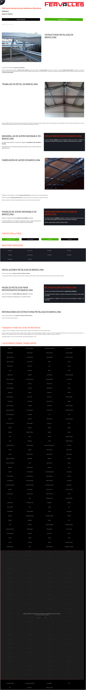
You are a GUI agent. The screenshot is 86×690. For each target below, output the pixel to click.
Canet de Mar (49, 405)
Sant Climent (69, 511)
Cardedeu (49, 427)
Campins (49, 436)
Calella (49, 440)
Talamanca (10, 520)
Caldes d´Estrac (49, 462)
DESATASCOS (10, 259)
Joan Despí (30, 388)
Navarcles (29, 427)
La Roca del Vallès (30, 511)
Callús (10, 440)
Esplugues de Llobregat (69, 546)
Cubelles (29, 537)
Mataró (69, 361)
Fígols (30, 546)
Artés (10, 524)
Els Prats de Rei (10, 506)
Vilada (69, 493)
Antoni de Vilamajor (29, 348)
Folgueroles (30, 370)
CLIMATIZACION (30, 254)
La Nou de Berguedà (10, 414)
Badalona (69, 458)
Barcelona (10, 348)
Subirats (10, 471)
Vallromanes (10, 392)
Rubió (69, 423)
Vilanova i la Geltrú (49, 352)
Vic (10, 498)
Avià (69, 520)
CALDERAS (30, 259)
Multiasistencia (3, 24)
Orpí (49, 414)
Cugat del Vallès (30, 489)
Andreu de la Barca (69, 348)
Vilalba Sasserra (49, 388)
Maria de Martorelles (69, 524)
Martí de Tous (49, 396)
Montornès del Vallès (49, 515)
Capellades (10, 432)
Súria (69, 467)
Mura (69, 683)
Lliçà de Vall (30, 533)
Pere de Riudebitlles (49, 379)
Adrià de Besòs (29, 361)
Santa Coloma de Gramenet (49, 445)
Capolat (69, 427)
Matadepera (49, 502)
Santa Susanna (49, 374)
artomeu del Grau (30, 454)
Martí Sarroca (29, 396)
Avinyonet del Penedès (10, 462)
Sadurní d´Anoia (49, 489)
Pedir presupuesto (21, 19)
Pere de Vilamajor (30, 410)
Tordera (49, 537)
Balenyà (69, 432)
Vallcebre (69, 392)
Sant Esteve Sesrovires (49, 484)
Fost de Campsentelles (49, 471)
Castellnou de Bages (49, 524)
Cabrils (29, 436)
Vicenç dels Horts (10, 493)
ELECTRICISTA (29, 250)
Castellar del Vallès (69, 498)
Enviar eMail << (50, 239)
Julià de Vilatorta (49, 418)
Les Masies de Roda (10, 683)
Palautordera (69, 484)
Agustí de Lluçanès (10, 361)
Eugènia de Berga (30, 445)
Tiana (30, 506)
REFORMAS (69, 250)
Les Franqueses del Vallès (29, 683)
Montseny (29, 383)
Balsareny (49, 432)
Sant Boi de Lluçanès (69, 357)
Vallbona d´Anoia (30, 467)
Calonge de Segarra (69, 436)
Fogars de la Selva (10, 546)
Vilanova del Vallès (69, 352)
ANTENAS (10, 254)
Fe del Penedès (10, 511)
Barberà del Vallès (30, 432)
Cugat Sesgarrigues (10, 357)
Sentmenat (30, 365)
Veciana (69, 388)
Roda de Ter (30, 687)
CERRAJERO (10, 250)
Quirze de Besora (30, 476)
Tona (69, 383)
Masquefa (69, 502)
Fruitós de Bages (30, 471)
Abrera (69, 537)
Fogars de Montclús (69, 542)
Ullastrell (10, 418)
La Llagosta (30, 414)
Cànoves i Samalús (10, 405)
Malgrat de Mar (10, 374)
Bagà (10, 436)
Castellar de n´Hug (30, 502)
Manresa (10, 427)
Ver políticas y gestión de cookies (42, 614)
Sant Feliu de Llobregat (10, 484)
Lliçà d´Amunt (49, 533)
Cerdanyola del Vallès (29, 515)
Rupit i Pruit (49, 423)
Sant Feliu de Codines (30, 484)
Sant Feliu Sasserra (29, 379)
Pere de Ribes (69, 379)
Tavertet (10, 542)
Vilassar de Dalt (29, 352)
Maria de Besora (10, 365)
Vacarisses (49, 467)
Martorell (10, 449)
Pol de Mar (69, 476)
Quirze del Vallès (10, 476)
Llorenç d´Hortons (49, 401)
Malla (69, 370)
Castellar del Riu (10, 502)
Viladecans (49, 458)
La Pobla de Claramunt (69, 410)
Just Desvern (69, 480)
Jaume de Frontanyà (10, 423)
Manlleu (49, 370)
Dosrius (10, 537)
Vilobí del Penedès (10, 533)
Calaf (30, 498)
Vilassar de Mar (49, 383)
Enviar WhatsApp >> (63, 19)
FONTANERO (49, 250)
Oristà (69, 414)
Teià (69, 506)
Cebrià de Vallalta (49, 357)
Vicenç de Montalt (30, 357)
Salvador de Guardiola (10, 410)
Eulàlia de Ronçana (69, 440)
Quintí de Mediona (49, 476)
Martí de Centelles (69, 396)
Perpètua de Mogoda (69, 374)
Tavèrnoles (30, 542)
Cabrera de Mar (69, 454)
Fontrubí (69, 365)
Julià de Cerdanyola (10, 388)
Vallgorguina (49, 392)
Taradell (49, 542)
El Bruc (69, 533)
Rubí (10, 687)
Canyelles (69, 401)
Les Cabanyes (49, 683)
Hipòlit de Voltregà (29, 480)
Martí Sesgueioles (10, 396)
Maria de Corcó (69, 449)
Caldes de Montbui (49, 480)
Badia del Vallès (10, 352)
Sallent (49, 361)
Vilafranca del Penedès (10, 458)
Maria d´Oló (30, 418)
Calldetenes (30, 440)
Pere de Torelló (49, 410)
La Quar (49, 511)
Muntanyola (10, 467)
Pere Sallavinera (10, 480)
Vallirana (29, 392)
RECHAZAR (38, 617)
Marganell (29, 449)
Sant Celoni (10, 515)
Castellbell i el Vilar (49, 498)
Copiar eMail (70, 239)
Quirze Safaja (69, 471)
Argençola (30, 524)
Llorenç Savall (29, 401)
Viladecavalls (29, 458)
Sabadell (10, 489)
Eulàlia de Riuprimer (10, 445)
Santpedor (30, 374)
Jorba (10, 370)
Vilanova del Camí (49, 454)
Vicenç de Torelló (30, 493)
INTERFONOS (69, 254)
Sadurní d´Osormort (49, 493)
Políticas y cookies (49, 687)
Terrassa (49, 506)
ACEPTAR (45, 617)
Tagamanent (30, 520)
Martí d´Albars (10, 401)
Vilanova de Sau (49, 449)
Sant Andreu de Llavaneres (49, 348)
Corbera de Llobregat (10, 379)
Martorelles (69, 445)
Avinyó (30, 462)
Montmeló (69, 515)
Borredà (49, 520)
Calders (69, 462)
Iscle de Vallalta (29, 423)
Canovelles (30, 405)
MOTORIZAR (49, 254)
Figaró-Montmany (49, 546)
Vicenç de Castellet (69, 405)
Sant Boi (10, 454)
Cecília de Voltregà (69, 489)
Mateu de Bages (10, 383)
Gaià (49, 365)
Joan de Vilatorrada (69, 418)
